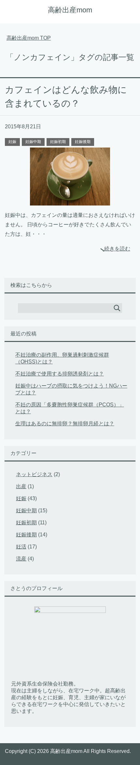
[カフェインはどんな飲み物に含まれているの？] (70, 200)
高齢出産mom (70, 10)
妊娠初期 (58, 141)
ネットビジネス (34, 474)
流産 (21, 558)
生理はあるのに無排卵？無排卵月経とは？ (64, 423)
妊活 (21, 546)
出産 (21, 486)
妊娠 (12, 141)
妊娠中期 (33, 141)
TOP (29, 38)
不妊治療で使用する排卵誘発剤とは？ (59, 373)
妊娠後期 (83, 141)
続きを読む (117, 248)
